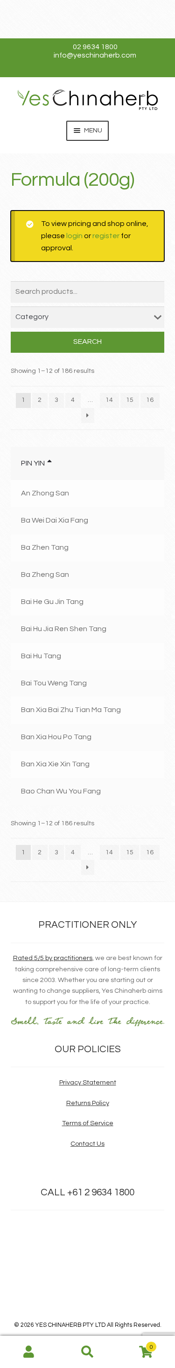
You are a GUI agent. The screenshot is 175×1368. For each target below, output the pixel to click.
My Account (29, 1352)
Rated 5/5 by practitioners (52, 957)
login (74, 236)
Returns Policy (87, 1102)
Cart (135, 1344)
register (105, 236)
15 (129, 400)
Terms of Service (87, 1123)
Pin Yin (33, 463)
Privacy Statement (87, 1082)
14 (109, 400)
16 (150, 400)
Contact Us (87, 1143)
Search (87, 341)
